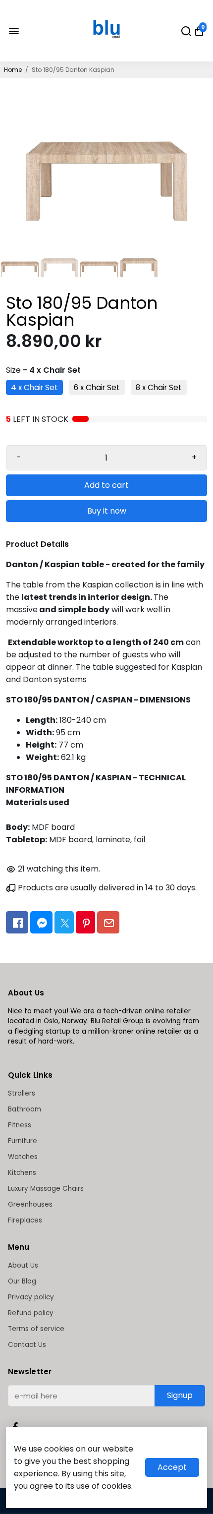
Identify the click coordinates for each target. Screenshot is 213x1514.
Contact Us (27, 1344)
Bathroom (24, 1109)
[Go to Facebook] (17, 922)
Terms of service (36, 1329)
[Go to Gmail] (108, 922)
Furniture (22, 1141)
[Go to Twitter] (64, 922)
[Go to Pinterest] (85, 922)
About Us (23, 1265)
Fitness (19, 1125)
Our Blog (22, 1281)
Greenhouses (30, 1204)
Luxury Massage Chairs (46, 1188)
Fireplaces (25, 1220)
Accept (172, 1467)
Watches (23, 1157)
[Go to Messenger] (41, 922)
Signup (180, 1395)
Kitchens (22, 1172)
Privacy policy (31, 1297)
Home (13, 69)
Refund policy (30, 1313)
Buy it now (106, 511)
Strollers (21, 1093)
